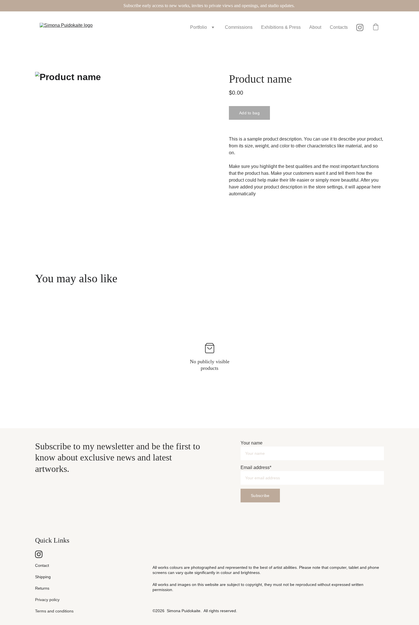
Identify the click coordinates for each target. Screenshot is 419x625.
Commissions (239, 27)
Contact (42, 565)
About (315, 27)
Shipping (43, 577)
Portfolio (198, 27)
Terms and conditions (54, 611)
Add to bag (249, 113)
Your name (252, 443)
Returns (42, 588)
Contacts (339, 27)
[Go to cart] (375, 27)
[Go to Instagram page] (359, 27)
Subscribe (260, 495)
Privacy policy (47, 599)
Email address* (256, 467)
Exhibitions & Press (281, 27)
